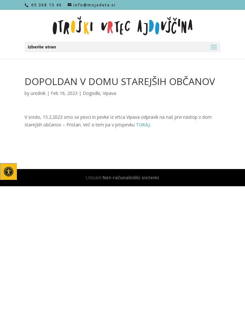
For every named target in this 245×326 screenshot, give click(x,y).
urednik (38, 93)
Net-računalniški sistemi (130, 177)
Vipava (109, 93)
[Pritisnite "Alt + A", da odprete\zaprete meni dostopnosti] (8, 171)
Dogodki (91, 93)
